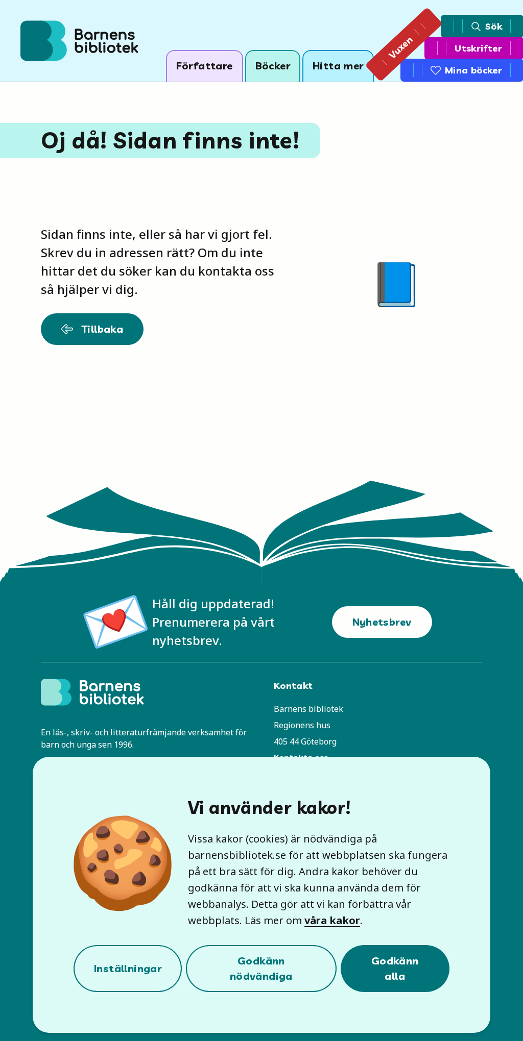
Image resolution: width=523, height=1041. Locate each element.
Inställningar (127, 968)
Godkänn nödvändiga (261, 968)
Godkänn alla (395, 968)
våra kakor (332, 920)
